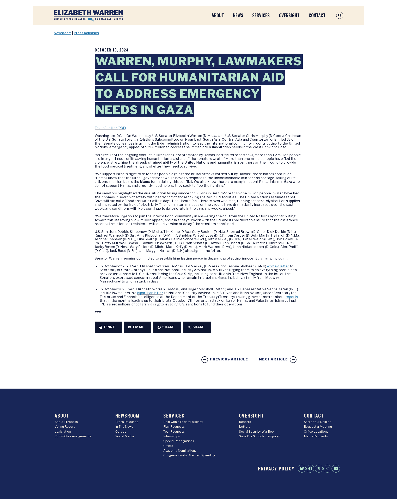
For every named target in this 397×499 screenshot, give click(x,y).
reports (292, 297)
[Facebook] (310, 469)
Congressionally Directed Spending (189, 455)
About (218, 15)
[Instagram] (327, 469)
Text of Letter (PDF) (110, 128)
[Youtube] (336, 469)
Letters (244, 426)
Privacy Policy (276, 468)
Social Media (124, 436)
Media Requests (316, 436)
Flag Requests (174, 426)
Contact (317, 15)
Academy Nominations (180, 450)
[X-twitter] (319, 469)
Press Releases (86, 33)
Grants (168, 446)
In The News (124, 426)
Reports (245, 422)
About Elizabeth (66, 422)
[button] (108, 327)
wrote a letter (278, 266)
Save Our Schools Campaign (259, 436)
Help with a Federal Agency (183, 422)
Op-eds (120, 431)
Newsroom (62, 33)
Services (261, 15)
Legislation (63, 431)
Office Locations (316, 431)
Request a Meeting (318, 426)
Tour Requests (174, 431)
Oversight (289, 15)
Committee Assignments (73, 436)
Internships (171, 436)
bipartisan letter (150, 293)
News (238, 15)
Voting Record (65, 426)
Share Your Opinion (317, 422)
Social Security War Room (258, 431)
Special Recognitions (178, 441)
